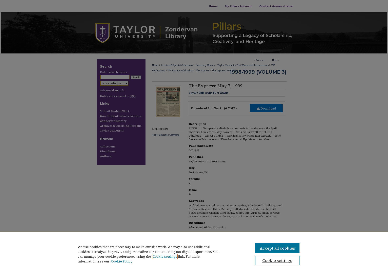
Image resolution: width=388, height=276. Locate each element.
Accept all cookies (277, 248)
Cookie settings (165, 256)
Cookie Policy (121, 261)
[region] (194, 254)
